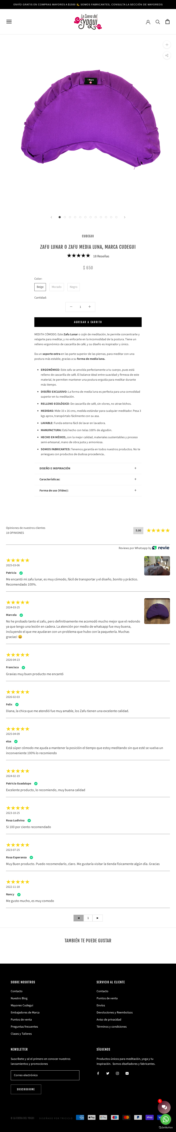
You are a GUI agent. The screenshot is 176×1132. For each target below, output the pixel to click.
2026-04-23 (13, 660)
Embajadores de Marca (25, 1012)
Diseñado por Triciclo (56, 1118)
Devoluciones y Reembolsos (115, 1012)
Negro (73, 287)
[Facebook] (98, 1073)
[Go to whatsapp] (165, 1119)
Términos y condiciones (112, 1027)
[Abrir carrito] (167, 21)
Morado (57, 287)
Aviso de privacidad (109, 1020)
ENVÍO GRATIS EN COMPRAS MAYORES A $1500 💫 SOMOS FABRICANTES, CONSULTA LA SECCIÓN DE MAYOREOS (88, 4)
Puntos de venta (21, 1020)
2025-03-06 (13, 565)
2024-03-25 (13, 607)
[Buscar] (158, 21)
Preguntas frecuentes (24, 1027)
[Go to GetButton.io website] (166, 1127)
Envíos (101, 1005)
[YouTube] (127, 1073)
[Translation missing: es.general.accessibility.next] (124, 217)
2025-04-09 (13, 734)
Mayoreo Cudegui (22, 1005)
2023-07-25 (13, 850)
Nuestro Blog (19, 998)
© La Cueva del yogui (22, 1118)
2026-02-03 (13, 697)
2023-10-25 (13, 813)
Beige (40, 287)
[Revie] (161, 548)
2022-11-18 (13, 887)
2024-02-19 (13, 776)
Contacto (17, 991)
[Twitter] (107, 1073)
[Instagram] (117, 1073)
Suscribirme (26, 1089)
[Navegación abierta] (9, 21)
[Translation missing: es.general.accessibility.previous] (51, 217)
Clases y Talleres (21, 1034)
